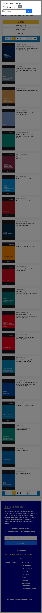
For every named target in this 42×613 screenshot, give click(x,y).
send (29, 11)
